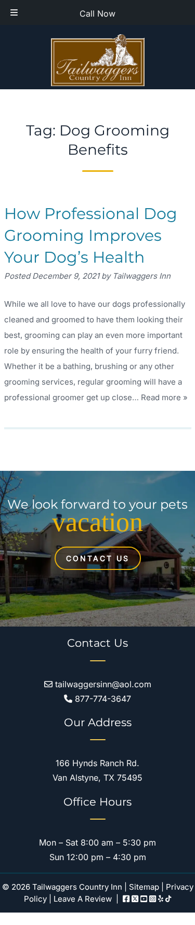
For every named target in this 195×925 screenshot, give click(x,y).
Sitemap (144, 887)
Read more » (164, 397)
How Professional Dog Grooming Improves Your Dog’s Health (90, 235)
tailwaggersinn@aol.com (102, 684)
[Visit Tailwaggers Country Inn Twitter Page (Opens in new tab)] (135, 899)
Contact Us (97, 558)
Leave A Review (83, 899)
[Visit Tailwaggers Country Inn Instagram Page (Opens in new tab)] (152, 899)
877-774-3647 (101, 698)
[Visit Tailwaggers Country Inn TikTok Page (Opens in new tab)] (168, 899)
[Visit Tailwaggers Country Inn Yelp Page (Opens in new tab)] (160, 899)
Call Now (97, 13)
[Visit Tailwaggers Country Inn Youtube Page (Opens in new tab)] (143, 899)
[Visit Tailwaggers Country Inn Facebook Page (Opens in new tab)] (126, 899)
